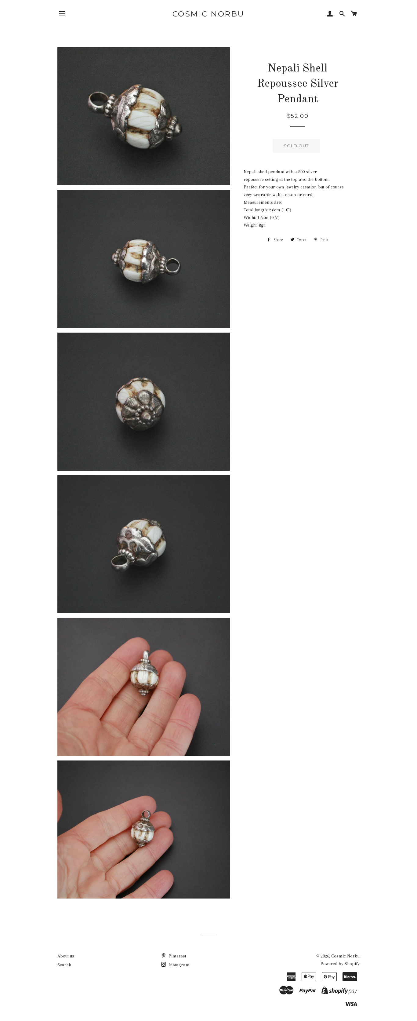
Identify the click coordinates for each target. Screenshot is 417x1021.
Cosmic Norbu (208, 13)
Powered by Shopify (340, 963)
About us (65, 956)
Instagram (178, 965)
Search (64, 965)
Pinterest (176, 956)
